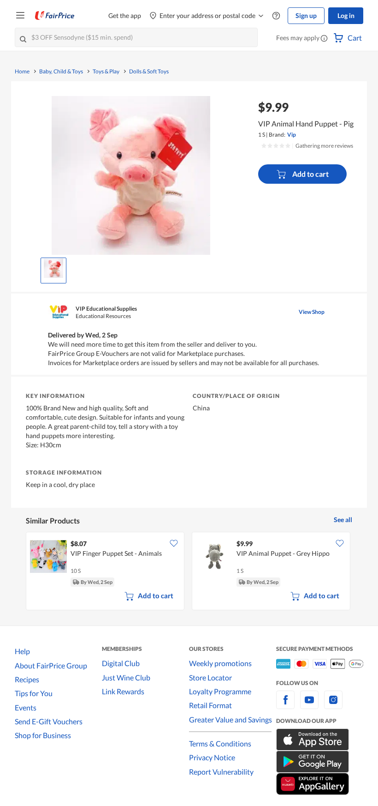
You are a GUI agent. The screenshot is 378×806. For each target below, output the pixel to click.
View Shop (312, 311)
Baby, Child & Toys (61, 71)
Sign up (306, 15)
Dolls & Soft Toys (149, 71)
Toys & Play (106, 71)
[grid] (189, 572)
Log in (345, 15)
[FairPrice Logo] (55, 15)
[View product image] (53, 268)
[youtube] (309, 705)
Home (22, 71)
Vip (291, 134)
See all (343, 519)
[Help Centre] (276, 16)
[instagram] (333, 705)
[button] (324, 39)
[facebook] (285, 705)
